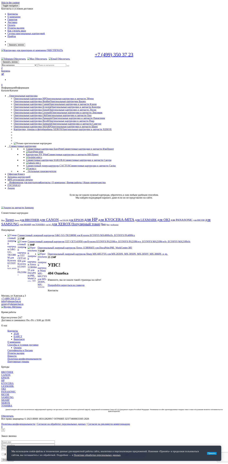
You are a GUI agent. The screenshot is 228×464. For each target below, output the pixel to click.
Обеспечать (7, 416)
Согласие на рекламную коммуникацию (108, 424)
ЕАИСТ (18, 336)
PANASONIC (8, 391)
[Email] (59, 58)
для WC (48, 225)
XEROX (5, 403)
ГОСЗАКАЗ (13, 185)
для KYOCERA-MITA (116, 219)
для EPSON (76, 220)
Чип (103, 224)
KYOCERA (7, 383)
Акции (11, 188)
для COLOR (63, 220)
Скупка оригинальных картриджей (26, 33)
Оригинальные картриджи (23, 95)
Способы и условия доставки (22, 344)
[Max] (37, 58)
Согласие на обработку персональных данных (61, 424)
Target (9, 220)
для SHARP (25, 224)
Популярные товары (18, 361)
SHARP (5, 400)
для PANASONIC (182, 220)
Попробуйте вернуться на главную (66, 285)
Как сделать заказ (16, 30)
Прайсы (11, 36)
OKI (3, 389)
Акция (16, 220)
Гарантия (12, 19)
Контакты (12, 14)
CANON (5, 375)
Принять (212, 453)
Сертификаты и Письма (20, 350)
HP (2, 380)
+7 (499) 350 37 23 (114, 54)
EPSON (5, 377)
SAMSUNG (7, 397)
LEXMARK (7, 386)
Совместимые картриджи (22, 146)
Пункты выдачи (15, 28)
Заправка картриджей (18, 177)
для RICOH (199, 220)
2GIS (16, 333)
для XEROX (61, 224)
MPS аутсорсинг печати (20, 179)
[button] (15, 87)
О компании (13, 16)
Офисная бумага (16, 174)
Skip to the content (10, 2)
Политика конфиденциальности (24, 358)
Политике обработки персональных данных (97, 455)
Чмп (108, 225)
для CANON (49, 220)
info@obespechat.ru (11, 301)
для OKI (163, 220)
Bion (3, 220)
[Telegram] (13, 58)
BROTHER (7, 372)
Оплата (11, 25)
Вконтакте (19, 339)
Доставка (12, 22)
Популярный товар (85, 224)
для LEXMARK (146, 220)
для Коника (114, 225)
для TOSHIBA (38, 224)
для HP (91, 219)
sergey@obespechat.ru (12, 304)
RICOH (5, 394)
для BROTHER (29, 220)
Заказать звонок (16, 45)
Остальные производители (42, 171)
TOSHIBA (6, 405)
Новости (12, 356)
